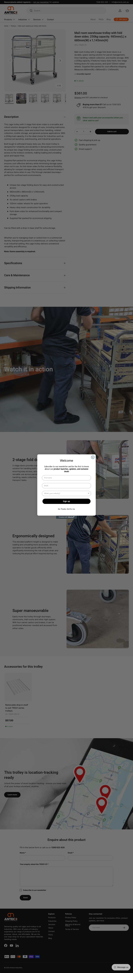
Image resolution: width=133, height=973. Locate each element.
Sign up (66, 501)
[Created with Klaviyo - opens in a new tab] (66, 517)
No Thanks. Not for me (66, 509)
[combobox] (65, 493)
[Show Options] (88, 493)
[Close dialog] (92, 457)
